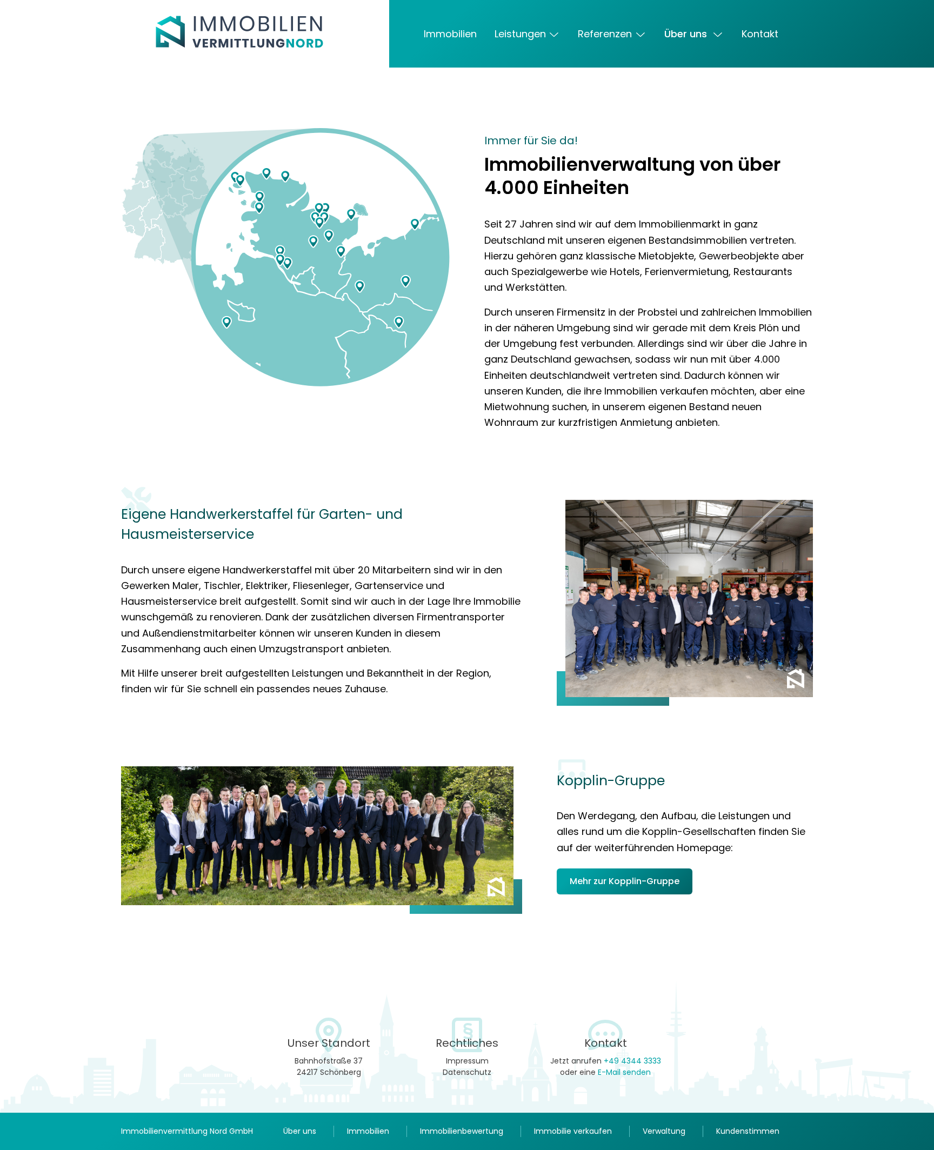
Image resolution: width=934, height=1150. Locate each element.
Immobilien (450, 34)
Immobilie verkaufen (573, 1131)
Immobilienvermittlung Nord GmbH (187, 1131)
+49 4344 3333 (632, 1060)
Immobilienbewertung (461, 1131)
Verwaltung (664, 1131)
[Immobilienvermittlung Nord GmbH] (272, 32)
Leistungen (520, 34)
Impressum (467, 1060)
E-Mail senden (624, 1072)
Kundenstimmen (747, 1131)
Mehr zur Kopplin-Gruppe (624, 881)
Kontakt (760, 34)
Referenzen (605, 34)
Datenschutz (467, 1072)
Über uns (687, 34)
